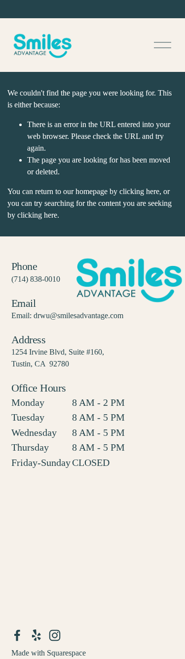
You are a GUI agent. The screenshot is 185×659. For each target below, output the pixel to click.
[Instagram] (55, 635)
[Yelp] (36, 635)
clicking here (139, 191)
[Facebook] (17, 635)
